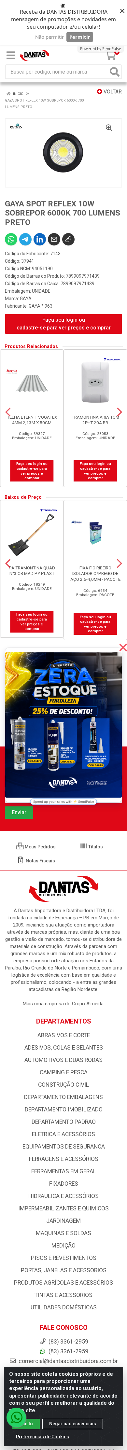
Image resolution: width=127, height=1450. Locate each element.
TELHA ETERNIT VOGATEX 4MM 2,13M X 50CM (32, 419)
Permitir (79, 37)
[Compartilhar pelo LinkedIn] (40, 239)
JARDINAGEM (63, 1221)
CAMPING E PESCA (64, 1072)
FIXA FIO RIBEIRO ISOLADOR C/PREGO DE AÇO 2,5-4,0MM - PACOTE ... (95, 576)
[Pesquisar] (114, 71)
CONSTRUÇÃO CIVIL (63, 1084)
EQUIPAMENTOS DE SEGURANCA (63, 1146)
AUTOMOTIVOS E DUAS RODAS (63, 1060)
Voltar (112, 92)
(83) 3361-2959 (67, 1351)
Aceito (26, 1423)
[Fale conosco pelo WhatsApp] (16, 1417)
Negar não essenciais (72, 1423)
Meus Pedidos (40, 846)
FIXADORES (63, 1183)
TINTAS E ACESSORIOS (63, 1295)
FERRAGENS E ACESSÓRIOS (63, 1159)
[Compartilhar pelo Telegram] (25, 239)
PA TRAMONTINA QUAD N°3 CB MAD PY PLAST (32, 570)
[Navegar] (8, 412)
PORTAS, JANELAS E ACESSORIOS (63, 1270)
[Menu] (11, 55)
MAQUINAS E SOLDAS (63, 1233)
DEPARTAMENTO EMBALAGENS (63, 1097)
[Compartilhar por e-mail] (54, 239)
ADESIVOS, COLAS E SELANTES (63, 1047)
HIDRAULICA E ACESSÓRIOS (63, 1196)
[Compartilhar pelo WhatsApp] (11, 239)
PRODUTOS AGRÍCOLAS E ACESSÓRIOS (63, 1282)
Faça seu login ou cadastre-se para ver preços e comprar (64, 324)
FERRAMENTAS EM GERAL (63, 1171)
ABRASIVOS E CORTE (63, 1035)
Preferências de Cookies (42, 1436)
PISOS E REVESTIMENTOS (63, 1258)
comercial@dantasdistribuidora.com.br (67, 1361)
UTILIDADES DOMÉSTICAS (64, 1307)
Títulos (95, 846)
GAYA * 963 (40, 306)
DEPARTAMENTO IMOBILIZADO (64, 1109)
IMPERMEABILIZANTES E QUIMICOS (63, 1208)
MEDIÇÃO (63, 1245)
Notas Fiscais (40, 860)
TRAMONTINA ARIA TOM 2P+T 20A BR (95, 419)
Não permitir (49, 37)
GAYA (26, 298)
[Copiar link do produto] (68, 239)
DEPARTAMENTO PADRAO (64, 1122)
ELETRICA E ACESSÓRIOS (63, 1134)
